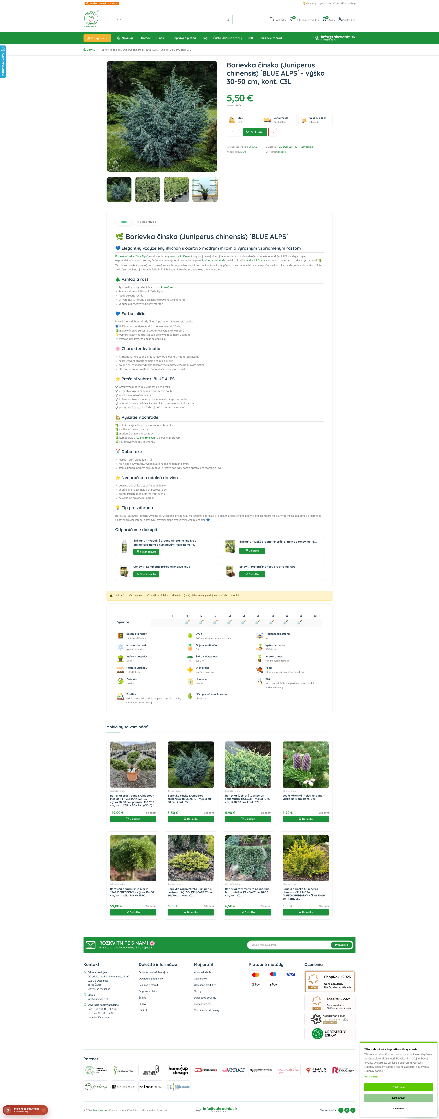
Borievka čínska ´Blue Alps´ (131, 256)
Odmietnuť (398, 1109)
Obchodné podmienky (151, 978)
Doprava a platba (184, 38)
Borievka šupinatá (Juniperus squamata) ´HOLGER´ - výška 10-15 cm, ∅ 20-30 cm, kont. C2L (247, 799)
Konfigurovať (398, 1098)
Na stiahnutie (146, 221)
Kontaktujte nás (202, 1004)
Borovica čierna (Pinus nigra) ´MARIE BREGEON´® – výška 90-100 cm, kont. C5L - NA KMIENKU (132, 892)
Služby (142, 1004)
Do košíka (257, 132)
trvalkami (150, 437)
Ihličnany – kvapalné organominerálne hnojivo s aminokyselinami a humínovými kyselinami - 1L (164, 542)
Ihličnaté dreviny (117, 791)
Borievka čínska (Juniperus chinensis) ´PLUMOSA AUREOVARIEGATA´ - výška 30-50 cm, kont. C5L (304, 894)
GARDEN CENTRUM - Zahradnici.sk (296, 147)
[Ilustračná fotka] (162, 116)
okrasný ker (167, 287)
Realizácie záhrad (270, 38)
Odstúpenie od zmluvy (206, 1010)
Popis (123, 221)
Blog (204, 38)
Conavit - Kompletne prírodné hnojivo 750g (161, 566)
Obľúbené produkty (205, 985)
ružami (140, 437)
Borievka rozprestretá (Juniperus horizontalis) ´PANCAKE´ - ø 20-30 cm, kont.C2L (247, 892)
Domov (146, 38)
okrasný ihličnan (180, 256)
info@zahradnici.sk (338, 36)
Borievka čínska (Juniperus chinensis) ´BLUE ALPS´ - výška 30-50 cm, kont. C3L (190, 799)
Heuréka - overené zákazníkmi (103, 3)
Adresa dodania (202, 972)
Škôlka (142, 997)
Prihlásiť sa (341, 945)
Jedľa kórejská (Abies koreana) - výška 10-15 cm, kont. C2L (304, 797)
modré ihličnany (255, 260)
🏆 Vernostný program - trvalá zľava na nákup (329, 3)
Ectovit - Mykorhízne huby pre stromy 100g (267, 566)
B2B (250, 38)
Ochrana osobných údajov (153, 972)
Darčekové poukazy (205, 997)
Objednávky (200, 978)
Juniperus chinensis (213, 260)
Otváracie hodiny (20, 1111)
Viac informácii (371, 1077)
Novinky (127, 38)
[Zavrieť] (43, 1110)
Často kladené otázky (227, 38)
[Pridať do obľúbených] (272, 132)
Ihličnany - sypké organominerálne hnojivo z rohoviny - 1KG (278, 541)
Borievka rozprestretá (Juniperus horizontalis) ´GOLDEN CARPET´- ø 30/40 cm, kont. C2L (190, 892)
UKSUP (143, 1010)
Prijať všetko (399, 1087)
